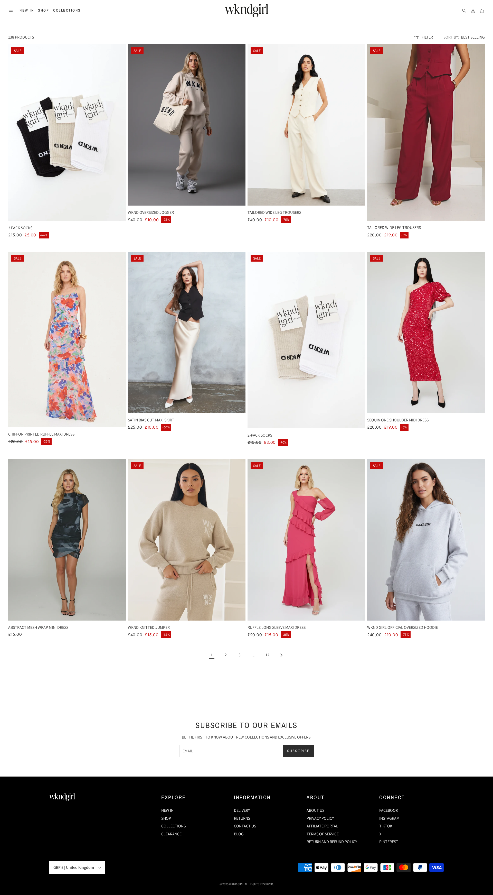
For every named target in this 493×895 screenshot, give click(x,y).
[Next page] (281, 655)
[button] (10, 11)
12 (267, 655)
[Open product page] (67, 540)
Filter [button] (427, 37)
